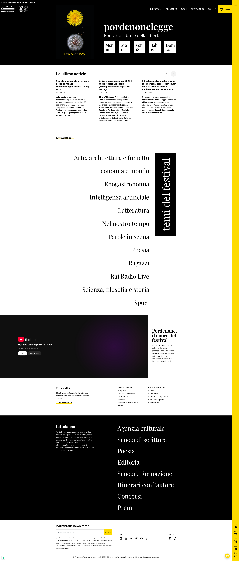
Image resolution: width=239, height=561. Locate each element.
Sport (141, 302)
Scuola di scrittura (142, 439)
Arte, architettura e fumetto (111, 157)
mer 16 (109, 47)
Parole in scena (128, 236)
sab (235, 547)
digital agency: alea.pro (151, 557)
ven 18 (139, 47)
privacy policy (115, 557)
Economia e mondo (123, 171)
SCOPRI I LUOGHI (62, 403)
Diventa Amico (197, 9)
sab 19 (154, 47)
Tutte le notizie (63, 138)
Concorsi (129, 496)
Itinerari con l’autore (145, 485)
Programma (171, 9)
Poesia (140, 250)
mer (235, 525)
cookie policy (137, 557)
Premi (125, 507)
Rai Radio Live (129, 276)
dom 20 (170, 47)
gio (235, 533)
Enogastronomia (126, 184)
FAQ (209, 9)
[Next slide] (173, 74)
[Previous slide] (166, 74)
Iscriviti (108, 532)
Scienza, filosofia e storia (115, 289)
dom (236, 555)
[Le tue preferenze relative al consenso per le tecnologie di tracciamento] (3, 558)
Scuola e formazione (144, 473)
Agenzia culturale (141, 428)
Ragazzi (138, 263)
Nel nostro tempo (125, 223)
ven (235, 540)
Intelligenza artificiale (119, 197)
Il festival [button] (155, 9)
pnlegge (225, 9)
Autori (184, 9)
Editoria (128, 462)
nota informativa (126, 557)
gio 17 (123, 47)
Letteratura (133, 210)
